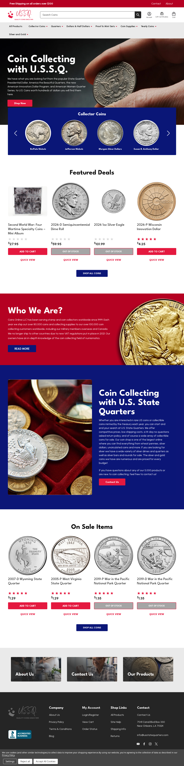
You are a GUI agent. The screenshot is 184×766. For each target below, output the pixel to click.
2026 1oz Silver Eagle (109, 224)
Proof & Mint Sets (105, 26)
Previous (15, 133)
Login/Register (90, 714)
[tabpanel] (92, 81)
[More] (47, 26)
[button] (27, 712)
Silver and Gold (17, 34)
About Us (54, 714)
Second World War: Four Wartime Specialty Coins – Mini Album (26, 229)
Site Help (116, 722)
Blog (51, 736)
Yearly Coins (147, 26)
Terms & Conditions (60, 729)
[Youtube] (138, 744)
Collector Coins (37, 26)
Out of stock (71, 252)
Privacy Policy (56, 722)
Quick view (27, 260)
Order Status (89, 729)
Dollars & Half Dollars (78, 26)
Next (168, 133)
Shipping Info (118, 729)
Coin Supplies (128, 26)
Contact (156, 3)
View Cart (88, 722)
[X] (144, 744)
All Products (15, 26)
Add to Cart (28, 251)
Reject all (25, 761)
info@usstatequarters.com (152, 735)
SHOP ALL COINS (92, 274)
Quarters (56, 26)
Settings (10, 761)
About (169, 3)
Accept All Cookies (45, 761)
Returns (115, 736)
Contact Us (112, 482)
